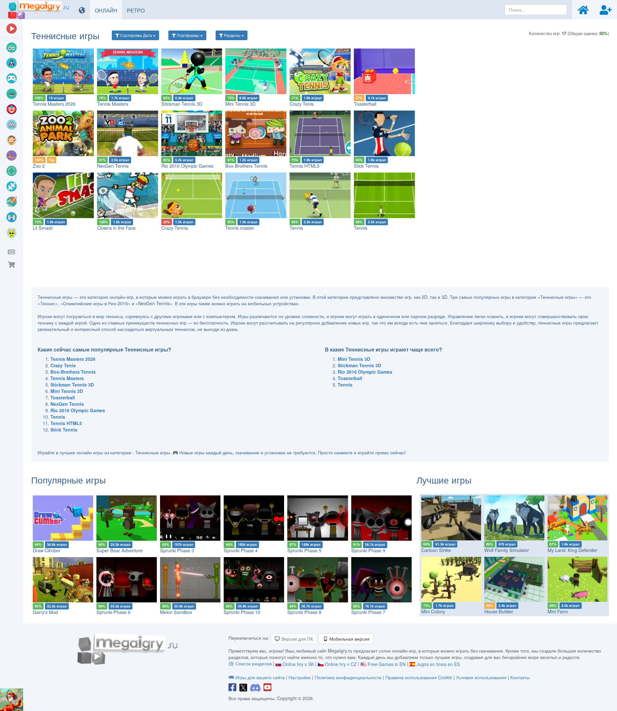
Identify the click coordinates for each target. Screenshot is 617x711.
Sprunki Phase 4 (241, 550)
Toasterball (365, 103)
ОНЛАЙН (108, 10)
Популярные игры (68, 479)
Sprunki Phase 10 (242, 612)
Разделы (232, 35)
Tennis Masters (112, 103)
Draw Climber (46, 550)
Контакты (520, 677)
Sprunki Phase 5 (304, 550)
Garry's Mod (45, 612)
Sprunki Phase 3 (177, 550)
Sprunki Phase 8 (304, 612)
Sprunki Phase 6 (113, 612)
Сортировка (135, 35)
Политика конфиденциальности (348, 677)
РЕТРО (138, 10)
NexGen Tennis (113, 165)
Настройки (300, 677)
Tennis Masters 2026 (54, 103)
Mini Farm (558, 611)
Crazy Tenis (302, 103)
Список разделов (253, 663)
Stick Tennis (366, 165)
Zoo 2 (39, 165)
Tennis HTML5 (304, 165)
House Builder (498, 611)
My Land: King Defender (572, 550)
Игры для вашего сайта (260, 677)
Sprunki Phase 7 (368, 612)
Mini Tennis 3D (240, 103)
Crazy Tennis (174, 227)
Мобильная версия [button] (349, 638)
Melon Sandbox (176, 612)
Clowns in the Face (116, 227)
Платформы (188, 35)
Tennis (296, 227)
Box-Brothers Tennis (246, 165)
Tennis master (239, 227)
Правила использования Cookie (418, 677)
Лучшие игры (443, 479)
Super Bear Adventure (119, 550)
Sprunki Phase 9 (368, 550)
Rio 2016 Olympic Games (187, 165)
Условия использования (481, 677)
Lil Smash (43, 227)
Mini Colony (433, 611)
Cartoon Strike (436, 550)
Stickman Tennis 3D (181, 103)
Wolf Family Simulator (506, 550)
